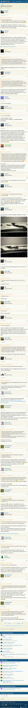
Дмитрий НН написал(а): (6, 429)
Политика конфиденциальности (16, 703)
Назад (9, 623)
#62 (26, 35)
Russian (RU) (12, 702)
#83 (26, 450)
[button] (1, 1)
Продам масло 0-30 (7, 677)
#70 (26, 189)
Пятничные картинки (8, 648)
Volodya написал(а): (5, 57)
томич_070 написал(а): (6, 452)
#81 (26, 410)
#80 (26, 396)
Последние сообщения (7, 633)
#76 (26, 320)
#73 (26, 275)
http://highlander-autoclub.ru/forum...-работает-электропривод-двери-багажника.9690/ (13, 401)
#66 (26, 110)
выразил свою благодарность (9, 46)
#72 (26, 264)
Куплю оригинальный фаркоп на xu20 (11, 662)
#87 (26, 541)
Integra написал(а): (5, 113)
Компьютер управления (8, 674)
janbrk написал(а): (5, 609)
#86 (26, 517)
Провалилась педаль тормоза (9, 668)
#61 (26, 15)
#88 (26, 560)
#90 (26, 606)
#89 (26, 579)
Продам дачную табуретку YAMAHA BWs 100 (13, 671)
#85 (26, 494)
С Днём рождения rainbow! (9, 642)
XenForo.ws (15, 707)
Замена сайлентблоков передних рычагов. (12, 645)
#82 (26, 426)
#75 (26, 306)
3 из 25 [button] (14, 623)
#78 (26, 361)
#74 (26, 291)
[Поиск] (26, 1)
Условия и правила (5, 703)
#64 (26, 76)
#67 (26, 128)
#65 (26, 101)
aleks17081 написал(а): (5, 294)
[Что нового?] (24, 1)
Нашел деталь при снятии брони (10, 665)
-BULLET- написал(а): (5, 151)
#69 (26, 178)
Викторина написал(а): (6, 17)
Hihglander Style (5, 702)
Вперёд (18, 623)
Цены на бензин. (6, 651)
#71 (26, 212)
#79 (26, 377)
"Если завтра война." (7, 639)
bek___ (2, 7)
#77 (26, 342)
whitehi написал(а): (5, 278)
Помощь (3, 705)
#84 (26, 472)
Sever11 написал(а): (5, 192)
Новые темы (4, 660)
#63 (26, 54)
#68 (26, 149)
